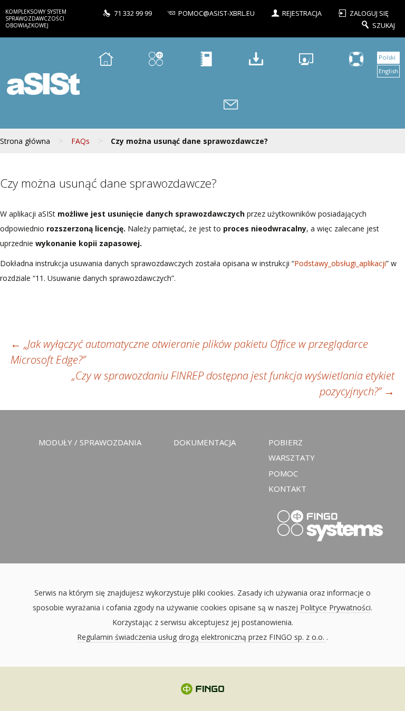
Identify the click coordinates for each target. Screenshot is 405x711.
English (388, 71)
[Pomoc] (356, 60)
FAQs (80, 141)
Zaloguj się (369, 13)
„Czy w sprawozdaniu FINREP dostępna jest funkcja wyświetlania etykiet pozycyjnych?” (233, 383)
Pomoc (283, 473)
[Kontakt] (231, 106)
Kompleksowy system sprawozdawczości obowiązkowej (35, 18)
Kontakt (287, 488)
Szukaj (383, 25)
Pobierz (285, 442)
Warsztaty (291, 457)
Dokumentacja (204, 442)
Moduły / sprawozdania (89, 442)
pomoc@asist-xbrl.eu (216, 13)
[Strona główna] (105, 60)
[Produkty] (155, 60)
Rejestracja (302, 13)
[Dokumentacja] (205, 60)
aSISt (42, 83)
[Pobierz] (255, 60)
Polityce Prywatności (335, 607)
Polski (387, 57)
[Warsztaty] (306, 60)
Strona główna (25, 141)
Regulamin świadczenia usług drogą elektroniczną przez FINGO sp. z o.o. (201, 637)
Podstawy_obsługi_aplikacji (340, 263)
